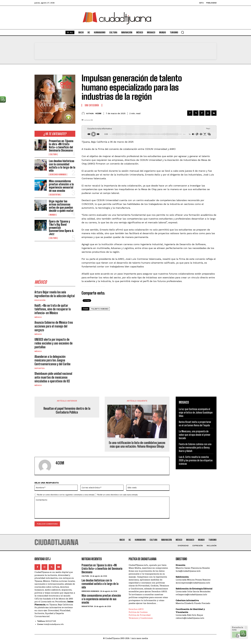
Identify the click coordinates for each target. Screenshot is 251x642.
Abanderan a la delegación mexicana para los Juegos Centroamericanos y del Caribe (52, 360)
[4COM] (84, 113)
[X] (195, 113)
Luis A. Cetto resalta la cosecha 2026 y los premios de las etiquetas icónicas (196, 460)
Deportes (40, 368)
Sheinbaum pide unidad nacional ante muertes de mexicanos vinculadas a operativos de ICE (53, 377)
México (38, 317)
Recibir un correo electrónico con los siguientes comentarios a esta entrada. (66, 495)
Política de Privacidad (139, 615)
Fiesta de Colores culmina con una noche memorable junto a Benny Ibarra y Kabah (195, 447)
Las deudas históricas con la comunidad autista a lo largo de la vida (62, 165)
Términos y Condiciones (141, 618)
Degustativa (55, 195)
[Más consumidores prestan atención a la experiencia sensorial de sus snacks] (41, 185)
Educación (40, 300)
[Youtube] (59, 567)
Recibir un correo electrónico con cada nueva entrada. (117, 495)
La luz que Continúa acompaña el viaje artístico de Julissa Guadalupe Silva (196, 412)
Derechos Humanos (58, 174)
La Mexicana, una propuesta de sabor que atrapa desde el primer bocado (194, 435)
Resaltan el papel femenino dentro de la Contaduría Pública (67, 410)
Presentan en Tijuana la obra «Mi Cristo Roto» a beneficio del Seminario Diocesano (61, 145)
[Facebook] (189, 113)
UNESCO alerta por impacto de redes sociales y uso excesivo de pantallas (54, 343)
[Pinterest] (201, 113)
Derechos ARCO (136, 609)
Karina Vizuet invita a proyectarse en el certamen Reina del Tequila (195, 423)
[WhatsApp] (207, 113)
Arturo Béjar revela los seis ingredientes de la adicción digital (55, 294)
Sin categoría (92, 105)
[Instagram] (44, 567)
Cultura (53, 154)
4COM (98, 113)
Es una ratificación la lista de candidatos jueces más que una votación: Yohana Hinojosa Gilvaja (137, 444)
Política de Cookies (138, 612)
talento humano (100, 309)
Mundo (53, 215)
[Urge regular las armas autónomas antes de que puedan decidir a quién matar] (41, 205)
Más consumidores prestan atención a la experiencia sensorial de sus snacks (61, 185)
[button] (182, 32)
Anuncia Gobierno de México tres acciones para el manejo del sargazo (54, 326)
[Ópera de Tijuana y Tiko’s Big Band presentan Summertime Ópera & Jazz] (41, 225)
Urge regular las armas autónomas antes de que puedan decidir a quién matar (61, 206)
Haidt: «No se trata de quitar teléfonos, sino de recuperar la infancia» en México (53, 309)
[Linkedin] (213, 113)
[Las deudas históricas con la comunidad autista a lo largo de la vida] (41, 164)
